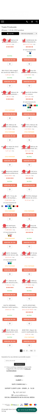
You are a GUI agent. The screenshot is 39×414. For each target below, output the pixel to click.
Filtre (11, 33)
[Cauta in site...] (36, 22)
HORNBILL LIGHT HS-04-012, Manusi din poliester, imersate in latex (29, 254)
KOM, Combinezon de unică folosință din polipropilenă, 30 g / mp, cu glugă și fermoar (29, 41)
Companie (19, 376)
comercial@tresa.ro (21, 395)
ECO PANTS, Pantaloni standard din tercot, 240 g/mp (10, 254)
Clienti (19, 380)
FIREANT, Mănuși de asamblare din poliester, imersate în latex (29, 226)
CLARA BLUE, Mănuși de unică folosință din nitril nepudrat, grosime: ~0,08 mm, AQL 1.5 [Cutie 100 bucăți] (9, 331)
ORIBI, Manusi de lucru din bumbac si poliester (29, 172)
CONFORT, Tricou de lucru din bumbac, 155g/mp (10, 197)
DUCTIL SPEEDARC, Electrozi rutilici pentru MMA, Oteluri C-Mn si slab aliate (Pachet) (10, 306)
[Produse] (2, 22)
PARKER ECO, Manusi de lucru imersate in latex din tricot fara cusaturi (29, 126)
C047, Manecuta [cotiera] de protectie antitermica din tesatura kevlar (9, 172)
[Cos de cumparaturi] (32, 22)
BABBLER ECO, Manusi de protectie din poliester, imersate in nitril (9, 93)
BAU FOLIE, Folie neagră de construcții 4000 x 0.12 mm (9, 71)
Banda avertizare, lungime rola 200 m (9, 226)
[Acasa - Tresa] (20, 14)
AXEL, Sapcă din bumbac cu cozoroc (29, 93)
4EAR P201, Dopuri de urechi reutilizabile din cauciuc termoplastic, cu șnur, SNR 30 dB (29, 331)
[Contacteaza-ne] (27, 22)
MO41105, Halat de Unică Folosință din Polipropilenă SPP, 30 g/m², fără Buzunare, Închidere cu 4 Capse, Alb (9, 147)
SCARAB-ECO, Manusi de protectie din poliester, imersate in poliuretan (10, 41)
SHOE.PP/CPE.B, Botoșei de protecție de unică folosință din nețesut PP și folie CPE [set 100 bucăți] (29, 197)
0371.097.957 (21, 392)
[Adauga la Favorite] (10, 64)
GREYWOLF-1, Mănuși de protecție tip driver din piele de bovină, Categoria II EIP (29, 147)
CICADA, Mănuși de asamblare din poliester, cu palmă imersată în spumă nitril (10, 126)
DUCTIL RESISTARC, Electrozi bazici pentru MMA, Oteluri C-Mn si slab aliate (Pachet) (29, 306)
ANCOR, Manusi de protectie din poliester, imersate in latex (29, 71)
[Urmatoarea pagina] (34, 350)
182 (31, 351)
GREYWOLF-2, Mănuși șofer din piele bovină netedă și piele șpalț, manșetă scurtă (29, 281)
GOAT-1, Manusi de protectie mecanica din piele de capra (10, 281)
